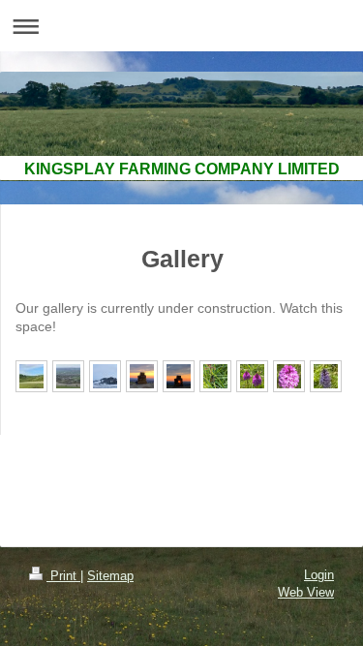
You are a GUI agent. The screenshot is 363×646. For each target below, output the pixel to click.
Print (63, 576)
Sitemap (110, 576)
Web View (306, 592)
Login (319, 575)
